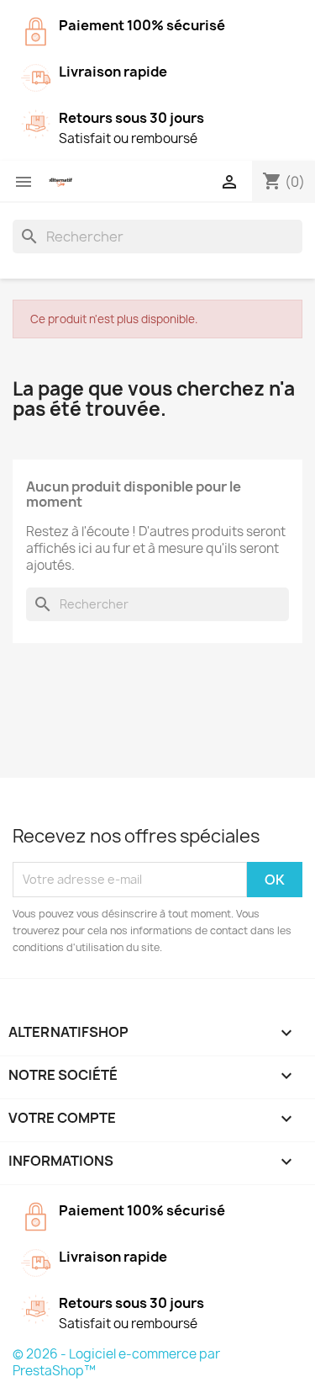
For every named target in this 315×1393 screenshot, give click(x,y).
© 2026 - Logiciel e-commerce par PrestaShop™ (116, 1362)
